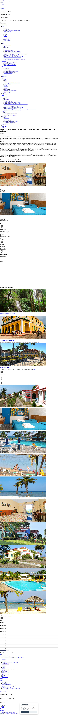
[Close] (1, 372)
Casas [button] (3, 93)
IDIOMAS (3, 705)
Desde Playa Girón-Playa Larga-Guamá (9, 72)
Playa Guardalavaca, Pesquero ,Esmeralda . (10, 37)
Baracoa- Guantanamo (7, 84)
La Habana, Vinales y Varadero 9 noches (10, 64)
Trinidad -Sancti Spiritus (7, 31)
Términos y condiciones (17, 657)
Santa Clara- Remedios (7, 38)
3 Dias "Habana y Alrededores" (8, 50)
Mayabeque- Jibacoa (7, 89)
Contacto (22, 657)
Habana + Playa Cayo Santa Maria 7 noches (10, 62)
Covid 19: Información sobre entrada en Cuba (8, 712)
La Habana (5, 80)
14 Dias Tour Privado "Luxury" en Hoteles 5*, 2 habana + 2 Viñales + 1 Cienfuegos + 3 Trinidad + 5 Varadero (20, 109)
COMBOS (1, 680)
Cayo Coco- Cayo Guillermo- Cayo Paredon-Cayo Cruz (12, 30)
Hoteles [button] (3, 78)
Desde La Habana (6, 68)
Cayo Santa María (6, 29)
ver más (38, 342)
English (3, 707)
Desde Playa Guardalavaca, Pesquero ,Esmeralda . (11, 71)
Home (4, 24)
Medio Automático (6, 47)
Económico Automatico (7, 96)
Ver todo (5, 79)
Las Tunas (5, 36)
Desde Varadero (4, 683)
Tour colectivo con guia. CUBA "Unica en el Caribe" (11, 55)
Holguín (5, 35)
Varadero (5, 28)
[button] (3, 616)
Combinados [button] (4, 111)
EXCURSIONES (4, 681)
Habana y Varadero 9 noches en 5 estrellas (10, 65)
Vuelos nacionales (4, 74)
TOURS (1, 678)
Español (2, 2)
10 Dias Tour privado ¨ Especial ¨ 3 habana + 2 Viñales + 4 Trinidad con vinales (15, 54)
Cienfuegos (5, 34)
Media (5, 46)
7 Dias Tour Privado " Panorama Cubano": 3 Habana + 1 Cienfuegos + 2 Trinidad (16, 104)
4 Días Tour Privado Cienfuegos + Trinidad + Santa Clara (12, 51)
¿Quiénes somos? (3, 657)
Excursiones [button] (4, 116)
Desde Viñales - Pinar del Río (8, 73)
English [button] (5, 126)
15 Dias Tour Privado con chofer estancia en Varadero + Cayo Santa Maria (14, 59)
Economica (5, 45)
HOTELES (3, 659)
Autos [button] (3, 95)
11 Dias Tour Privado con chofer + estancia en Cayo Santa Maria (13, 56)
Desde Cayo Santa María (7, 70)
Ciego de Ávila (6, 33)
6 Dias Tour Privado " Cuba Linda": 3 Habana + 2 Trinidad (12, 52)
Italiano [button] (3, 126)
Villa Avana (5, 94)
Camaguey (5, 85)
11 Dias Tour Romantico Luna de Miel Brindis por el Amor (12, 57)
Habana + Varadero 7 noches (8, 63)
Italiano (3, 4)
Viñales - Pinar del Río (7, 40)
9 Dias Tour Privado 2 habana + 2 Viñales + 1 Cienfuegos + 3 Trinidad (14, 53)
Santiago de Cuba (6, 39)
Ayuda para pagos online (9, 657)
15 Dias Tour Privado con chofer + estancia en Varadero (12, 58)
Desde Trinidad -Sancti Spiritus (8, 119)
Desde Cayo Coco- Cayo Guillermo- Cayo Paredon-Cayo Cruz (11, 688)
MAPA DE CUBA (3, 691)
